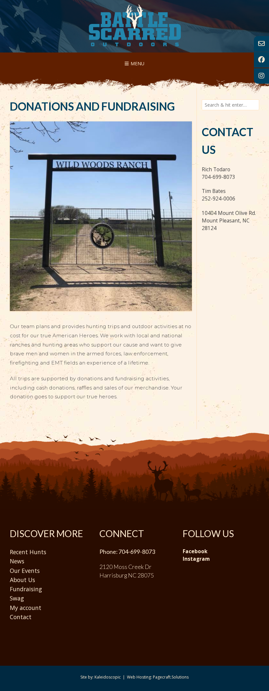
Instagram (196, 558)
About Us (22, 580)
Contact (20, 617)
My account (25, 608)
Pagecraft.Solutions (171, 677)
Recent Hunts (28, 552)
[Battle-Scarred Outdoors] (135, 25)
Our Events (25, 571)
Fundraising (26, 589)
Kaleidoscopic (107, 677)
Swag (17, 598)
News (17, 561)
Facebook (195, 551)
